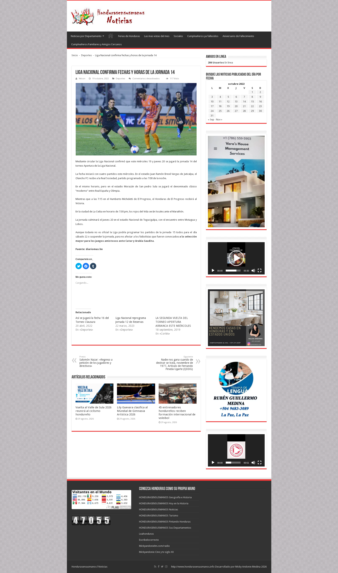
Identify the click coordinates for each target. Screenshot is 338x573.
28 (244, 110)
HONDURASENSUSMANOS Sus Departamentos (165, 527)
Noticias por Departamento (86, 36)
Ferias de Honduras (129, 36)
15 (252, 101)
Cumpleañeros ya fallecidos (202, 36)
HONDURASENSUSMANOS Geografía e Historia (165, 497)
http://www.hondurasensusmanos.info (193, 566)
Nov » (219, 119)
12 (228, 101)
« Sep (211, 119)
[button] (236, 258)
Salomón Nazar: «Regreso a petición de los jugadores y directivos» (95, 361)
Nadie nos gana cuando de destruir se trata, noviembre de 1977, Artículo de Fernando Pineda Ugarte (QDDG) (174, 363)
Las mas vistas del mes (156, 36)
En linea (220, 62)
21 (244, 106)
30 (260, 110)
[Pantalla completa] (260, 271)
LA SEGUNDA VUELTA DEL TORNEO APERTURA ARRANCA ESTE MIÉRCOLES (173, 321)
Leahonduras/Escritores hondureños (111, 36)
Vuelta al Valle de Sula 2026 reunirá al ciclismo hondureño (93, 411)
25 (220, 110)
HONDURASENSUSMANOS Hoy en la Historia (163, 503)
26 (228, 110)
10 (212, 101)
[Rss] (155, 566)
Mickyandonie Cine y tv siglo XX (156, 551)
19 (228, 106)
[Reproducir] (213, 271)
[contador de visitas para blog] (91, 520)
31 (212, 115)
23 (260, 106)
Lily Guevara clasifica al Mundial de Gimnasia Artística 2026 (132, 411)
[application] (236, 258)
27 (236, 110)
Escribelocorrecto (149, 539)
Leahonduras (146, 533)
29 (252, 110)
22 (252, 106)
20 (236, 106)
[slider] (233, 271)
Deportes (86, 55)
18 (220, 106)
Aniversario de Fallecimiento (238, 36)
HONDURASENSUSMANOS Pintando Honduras (165, 521)
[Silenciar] (253, 271)
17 (212, 106)
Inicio (75, 55)
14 (244, 101)
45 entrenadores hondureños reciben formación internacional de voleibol (177, 413)
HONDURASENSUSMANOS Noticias (158, 509)
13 (236, 101)
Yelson (82, 78)
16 (260, 101)
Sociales (178, 36)
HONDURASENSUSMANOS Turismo (158, 515)
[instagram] (166, 566)
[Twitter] (162, 566)
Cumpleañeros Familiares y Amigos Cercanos (96, 44)
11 (220, 101)
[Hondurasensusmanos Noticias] (109, 15)
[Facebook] (158, 566)
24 (212, 110)
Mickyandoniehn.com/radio (154, 545)
